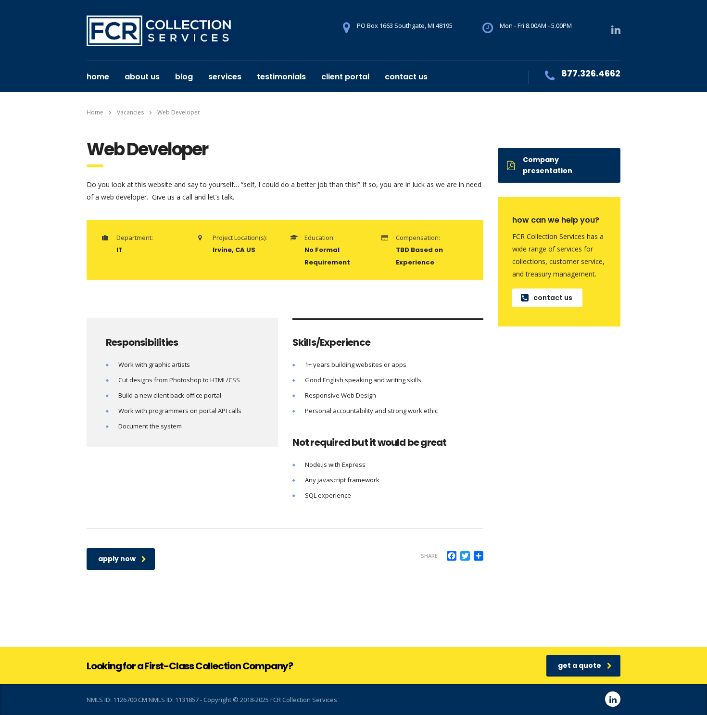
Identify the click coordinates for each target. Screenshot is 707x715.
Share (429, 555)
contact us (406, 76)
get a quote (579, 665)
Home (95, 112)
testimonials (281, 76)
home (98, 76)
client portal (345, 76)
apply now (117, 559)
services (224, 76)
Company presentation (547, 165)
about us (142, 76)
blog (184, 76)
